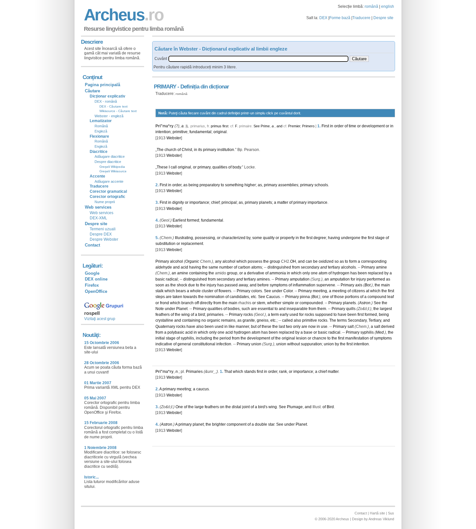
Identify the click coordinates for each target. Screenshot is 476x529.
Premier (294, 126)
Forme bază (339, 18)
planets (265, 202)
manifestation (357, 338)
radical (172, 279)
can (309, 261)
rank (283, 371)
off (197, 303)
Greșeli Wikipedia (112, 166)
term (275, 314)
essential (266, 308)
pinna (305, 296)
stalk (159, 291)
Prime (265, 126)
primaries (215, 314)
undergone (350, 238)
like (232, 326)
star (271, 424)
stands (250, 371)
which (241, 261)
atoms (256, 267)
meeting (320, 291)
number (226, 267)
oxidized (326, 261)
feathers (162, 314)
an (174, 273)
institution (225, 149)
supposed (324, 314)
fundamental (200, 132)
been (362, 273)
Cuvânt (160, 58)
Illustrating (184, 238)
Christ (187, 149)
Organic (192, 261)
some (257, 238)
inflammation (304, 285)
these (266, 326)
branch (187, 303)
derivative (255, 273)
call (174, 167)
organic (213, 320)
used (293, 314)
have (342, 314)
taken (177, 296)
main (385, 285)
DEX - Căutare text (113, 106)
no (203, 320)
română (371, 6)
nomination (214, 296)
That (228, 371)
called (287, 320)
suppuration (311, 344)
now (312, 326)
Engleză (101, 131)
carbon (244, 267)
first (225, 126)
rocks (248, 314)
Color (288, 291)
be (315, 261)
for (353, 279)
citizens (358, 291)
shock (182, 285)
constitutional (203, 344)
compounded (311, 303)
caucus (202, 389)
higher (250, 185)
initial (160, 338)
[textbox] (258, 59)
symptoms (279, 285)
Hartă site (377, 513)
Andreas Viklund (381, 519)
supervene (325, 285)
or (359, 126)
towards (190, 296)
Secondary (357, 320)
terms (342, 320)
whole (195, 291)
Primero (308, 126)
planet (198, 424)
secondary (310, 267)
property (287, 238)
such (246, 308)
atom (323, 273)
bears (181, 291)
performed (376, 279)
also (297, 320)
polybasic (175, 332)
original (220, 132)
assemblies (288, 185)
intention (163, 132)
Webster (173, 138)
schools (321, 185)
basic (160, 279)
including (204, 338)
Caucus (273, 296)
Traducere (361, 18)
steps (160, 296)
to (222, 185)
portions (352, 296)
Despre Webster (104, 239)
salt (350, 326)
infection (223, 344)
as (185, 185)
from (296, 267)
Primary (162, 261)
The (160, 149)
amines (263, 279)
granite (249, 320)
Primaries (194, 371)
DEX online (96, 279)
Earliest (179, 220)
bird (201, 314)
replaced (375, 273)
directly (206, 303)
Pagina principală (102, 84)
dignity (178, 202)
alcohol (176, 261)
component (236, 424)
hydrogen (341, 273)
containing (198, 273)
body (236, 167)
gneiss (262, 320)
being (193, 185)
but (253, 326)
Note (159, 308)
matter (282, 202)
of (346, 126)
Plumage (295, 407)
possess (255, 261)
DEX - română (106, 101)
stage (380, 238)
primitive (180, 132)
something (234, 185)
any (218, 261)
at (367, 291)
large (199, 407)
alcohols (348, 267)
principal (229, 202)
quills (351, 308)
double (261, 424)
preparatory (209, 185)
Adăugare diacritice (110, 156)
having (334, 238)
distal (236, 407)
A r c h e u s (123, 15)
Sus (391, 513)
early (284, 314)
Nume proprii (105, 202)
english (387, 6)
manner (242, 326)
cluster (207, 291)
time (352, 126)
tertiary (334, 267)
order (339, 126)
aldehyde (163, 267)
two (289, 326)
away (243, 285)
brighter (219, 424)
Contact (92, 245)
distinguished (279, 267)
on (222, 407)
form (353, 261)
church (170, 149)
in (331, 126)
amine (381, 267)
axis (358, 285)
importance (199, 202)
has (353, 273)
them (321, 308)
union (256, 344)
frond (164, 303)
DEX (323, 18)
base (308, 332)
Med (380, 332)
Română (101, 126)
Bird (330, 407)
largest (386, 308)
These (162, 167)
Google (92, 273)
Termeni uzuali (103, 229)
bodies (234, 308)
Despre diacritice (108, 162)
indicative (163, 344)
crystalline (164, 320)
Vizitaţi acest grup (99, 318)
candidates (239, 296)
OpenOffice (96, 291)
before (263, 285)
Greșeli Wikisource (113, 171)
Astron (364, 303)
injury (361, 279)
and (279, 126)
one (314, 273)
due (191, 285)
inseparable (297, 308)
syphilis (367, 332)
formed (193, 220)
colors (256, 291)
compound (377, 296)
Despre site (383, 18)
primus (216, 126)
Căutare (92, 90)
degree (319, 238)
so (336, 261)
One (179, 407)
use (324, 326)
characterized (233, 238)
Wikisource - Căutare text (118, 111)
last (282, 326)
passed (231, 285)
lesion (301, 338)
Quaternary (165, 326)
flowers (225, 291)
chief (215, 202)
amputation (300, 279)
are (169, 296)
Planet (181, 308)
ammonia (277, 273)
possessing (205, 238)
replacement (192, 243)
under (277, 291)
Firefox (92, 285)
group (275, 261)
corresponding (374, 261)
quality (269, 238)
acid (184, 267)
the (302, 238)
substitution (165, 243)
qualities (219, 167)
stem (261, 303)
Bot (367, 285)
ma (165, 126)
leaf (390, 296)
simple (288, 303)
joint (246, 407)
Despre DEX (101, 234)
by (248, 238)
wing (185, 314)
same (213, 267)
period (225, 338)
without (293, 344)
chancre (319, 338)
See (257, 126)
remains (228, 320)
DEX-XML (98, 218)
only (306, 273)
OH (293, 261)
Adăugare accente (109, 181)
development (373, 126)
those (339, 296)
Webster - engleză (109, 116)
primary (209, 149)
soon (159, 285)
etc (253, 296)
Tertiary (374, 320)
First (325, 126)
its (200, 149)
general (184, 344)
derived (387, 326)
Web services (101, 213)
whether (274, 303)
